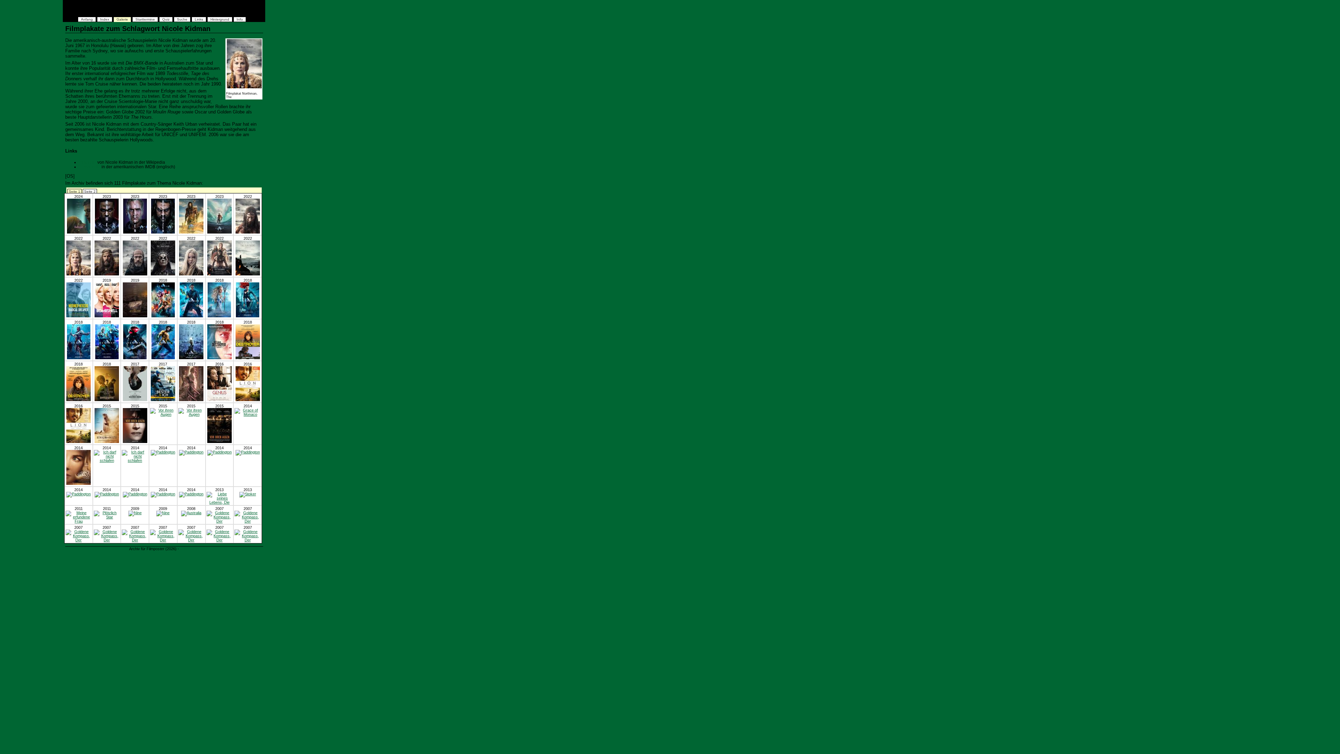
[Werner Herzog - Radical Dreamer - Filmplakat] (78, 316)
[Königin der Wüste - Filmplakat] (107, 441)
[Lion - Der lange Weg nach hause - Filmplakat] (248, 400)
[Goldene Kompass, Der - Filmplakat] (220, 521)
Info (240, 19)
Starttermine (145, 19)
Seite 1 (74, 191)
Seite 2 (90, 191)
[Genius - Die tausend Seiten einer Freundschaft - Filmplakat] (219, 400)
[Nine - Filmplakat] (135, 513)
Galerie (122, 19)
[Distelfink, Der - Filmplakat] (135, 316)
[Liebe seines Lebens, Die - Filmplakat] (220, 502)
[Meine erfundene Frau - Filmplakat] (79, 521)
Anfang (87, 19)
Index (104, 19)
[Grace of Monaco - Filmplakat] (247, 414)
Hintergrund (219, 19)
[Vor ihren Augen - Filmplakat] (135, 441)
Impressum (189, 549)
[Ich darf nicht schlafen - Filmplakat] (107, 460)
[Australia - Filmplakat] (191, 513)
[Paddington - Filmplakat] (163, 452)
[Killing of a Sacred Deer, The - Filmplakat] (135, 400)
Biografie (87, 162)
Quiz (166, 19)
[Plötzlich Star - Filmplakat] (107, 517)
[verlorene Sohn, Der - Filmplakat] (107, 400)
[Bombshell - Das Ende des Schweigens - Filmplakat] (107, 316)
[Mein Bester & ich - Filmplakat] (163, 400)
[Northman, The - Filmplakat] (248, 232)
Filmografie (89, 166)
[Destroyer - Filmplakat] (219, 358)
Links (199, 19)
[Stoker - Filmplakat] (247, 494)
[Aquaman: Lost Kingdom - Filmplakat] (107, 232)
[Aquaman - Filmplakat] (163, 316)
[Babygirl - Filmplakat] (78, 232)
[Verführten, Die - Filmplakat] (191, 400)
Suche (182, 19)
